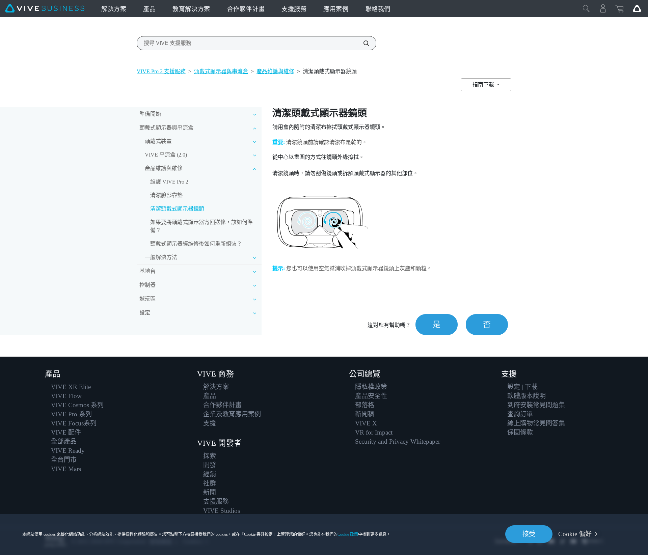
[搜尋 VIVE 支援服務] (362, 43)
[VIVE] (44, 8)
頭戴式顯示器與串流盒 (221, 71)
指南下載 (484, 84)
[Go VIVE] (636, 8)
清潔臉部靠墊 (166, 195)
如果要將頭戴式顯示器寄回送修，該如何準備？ (201, 226)
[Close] (586, 8)
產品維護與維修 (275, 71)
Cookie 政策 (348, 534)
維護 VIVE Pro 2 (169, 182)
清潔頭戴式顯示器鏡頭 (177, 209)
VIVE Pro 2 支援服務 (161, 71)
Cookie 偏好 (575, 533)
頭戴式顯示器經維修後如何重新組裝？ (196, 244)
